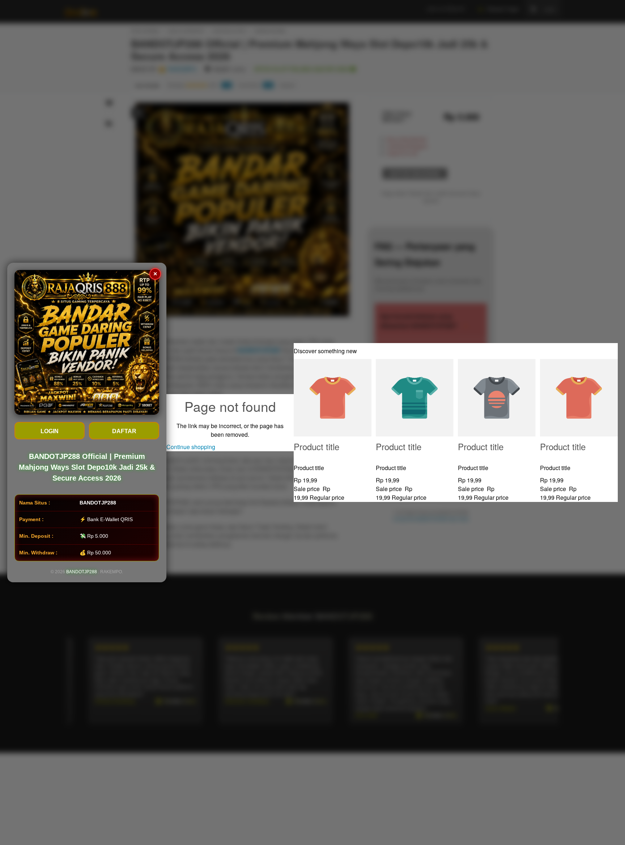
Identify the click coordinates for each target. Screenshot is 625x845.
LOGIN (50, 431)
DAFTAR (124, 431)
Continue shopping (190, 447)
